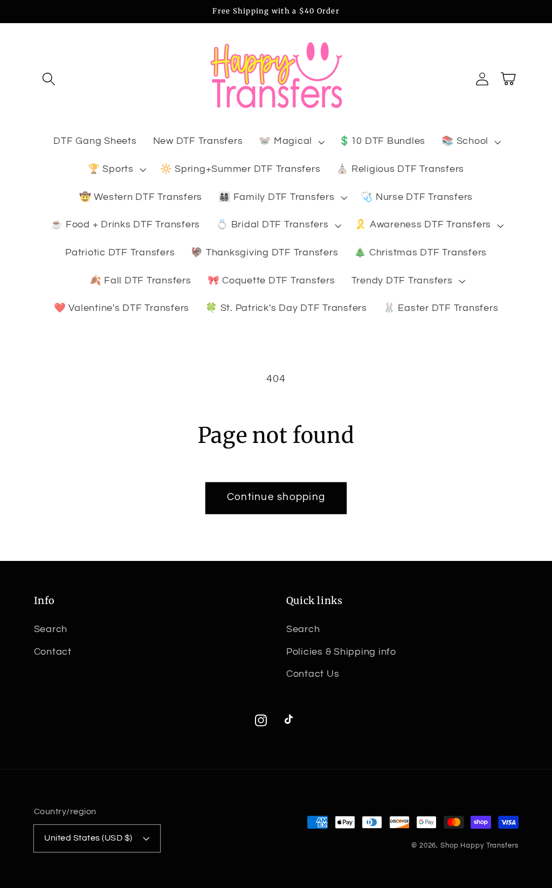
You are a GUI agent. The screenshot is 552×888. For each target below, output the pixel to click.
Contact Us (313, 674)
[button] (49, 79)
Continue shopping (276, 497)
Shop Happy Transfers (479, 845)
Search (51, 629)
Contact (53, 652)
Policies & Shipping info (341, 652)
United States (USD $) (88, 838)
